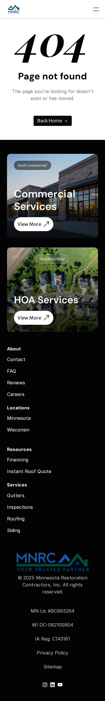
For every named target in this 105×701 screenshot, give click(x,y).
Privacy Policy (52, 653)
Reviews (16, 383)
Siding (13, 530)
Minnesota (19, 418)
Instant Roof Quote (29, 471)
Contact (16, 359)
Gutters (15, 495)
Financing (17, 460)
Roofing (15, 519)
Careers (15, 394)
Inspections (20, 507)
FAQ (11, 371)
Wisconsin (18, 430)
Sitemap (52, 667)
